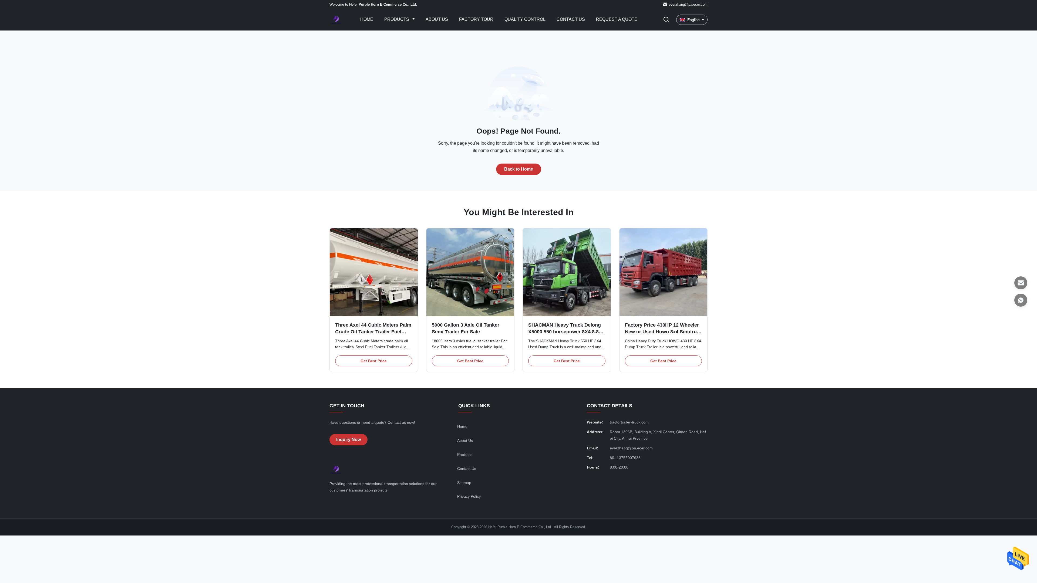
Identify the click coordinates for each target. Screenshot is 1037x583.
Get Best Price (374, 361)
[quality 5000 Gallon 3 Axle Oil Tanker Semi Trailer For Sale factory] (470, 272)
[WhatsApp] (1020, 300)
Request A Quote (616, 19)
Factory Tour (476, 19)
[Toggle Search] (666, 20)
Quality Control (525, 19)
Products (397, 19)
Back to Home (518, 169)
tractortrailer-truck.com (629, 422)
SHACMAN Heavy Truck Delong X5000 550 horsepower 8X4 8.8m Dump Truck (565, 331)
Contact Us (571, 19)
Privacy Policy (469, 496)
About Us (437, 19)
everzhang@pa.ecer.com (688, 4)
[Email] (1020, 282)
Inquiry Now (348, 439)
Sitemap (464, 482)
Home (366, 19)
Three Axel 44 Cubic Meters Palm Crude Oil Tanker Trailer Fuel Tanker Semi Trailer (373, 331)
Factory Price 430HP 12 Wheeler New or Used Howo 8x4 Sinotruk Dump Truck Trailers (662, 331)
